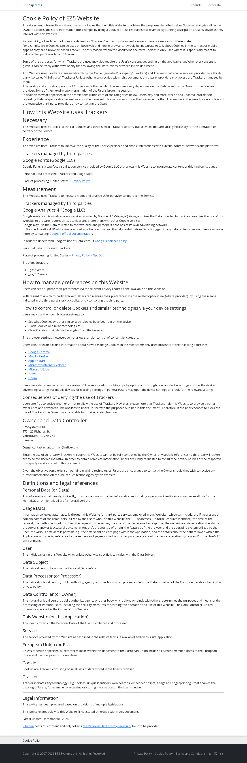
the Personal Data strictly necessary (107, 726)
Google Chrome (39, 352)
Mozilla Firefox (38, 356)
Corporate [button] (214, 5)
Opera (32, 378)
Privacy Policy (81, 181)
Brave (32, 374)
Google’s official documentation (71, 234)
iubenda (28, 726)
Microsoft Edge (38, 369)
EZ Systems (32, 5)
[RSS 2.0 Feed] (216, 753)
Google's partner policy (111, 241)
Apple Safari (36, 361)
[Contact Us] (221, 753)
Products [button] (195, 5)
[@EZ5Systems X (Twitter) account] (210, 753)
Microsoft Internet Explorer (47, 365)
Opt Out (98, 255)
